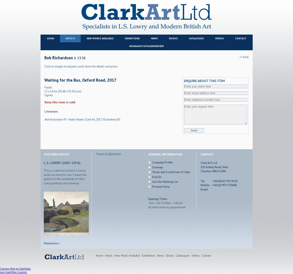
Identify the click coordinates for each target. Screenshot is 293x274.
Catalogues (196, 38)
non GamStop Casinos (13, 272)
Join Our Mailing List (165, 182)
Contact (240, 38)
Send (194, 130)
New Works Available (100, 38)
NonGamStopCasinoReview (146, 46)
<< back (244, 57)
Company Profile (162, 162)
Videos (219, 38)
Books (173, 38)
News (154, 38)
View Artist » (52, 243)
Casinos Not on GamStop (15, 269)
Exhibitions (132, 38)
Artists (70, 38)
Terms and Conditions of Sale (171, 172)
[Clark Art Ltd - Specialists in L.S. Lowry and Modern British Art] (146, 29)
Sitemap (157, 167)
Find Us (156, 177)
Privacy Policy (160, 187)
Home (50, 38)
